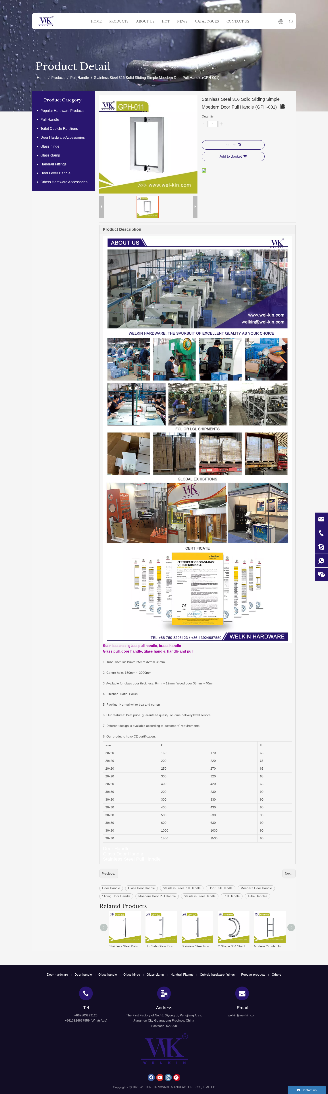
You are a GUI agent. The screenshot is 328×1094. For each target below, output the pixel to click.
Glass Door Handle (141, 888)
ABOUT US (145, 21)
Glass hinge (49, 146)
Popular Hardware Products (62, 111)
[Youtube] (159, 1077)
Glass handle (107, 974)
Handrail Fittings (53, 164)
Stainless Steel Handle (200, 896)
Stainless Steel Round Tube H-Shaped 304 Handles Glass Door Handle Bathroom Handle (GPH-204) (197, 946)
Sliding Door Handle (116, 896)
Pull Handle (49, 120)
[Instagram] (168, 1077)
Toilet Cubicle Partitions (59, 128)
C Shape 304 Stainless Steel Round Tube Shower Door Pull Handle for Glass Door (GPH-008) (233, 946)
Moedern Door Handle (256, 888)
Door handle (83, 974)
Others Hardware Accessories (63, 182)
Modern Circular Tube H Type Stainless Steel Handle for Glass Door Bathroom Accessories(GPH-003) (270, 946)
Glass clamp (50, 155)
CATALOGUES (207, 21)
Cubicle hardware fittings (217, 974)
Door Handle (111, 888)
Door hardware (57, 974)
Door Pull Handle (221, 888)
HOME (96, 21)
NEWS (182, 21)
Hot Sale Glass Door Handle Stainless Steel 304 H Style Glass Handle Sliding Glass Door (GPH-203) (161, 946)
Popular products (253, 974)
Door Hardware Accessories (62, 137)
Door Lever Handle (55, 173)
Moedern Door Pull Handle (157, 896)
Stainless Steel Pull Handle (182, 888)
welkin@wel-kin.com (242, 1015)
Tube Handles (257, 896)
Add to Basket (231, 156)
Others (276, 974)
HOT (166, 21)
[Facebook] (151, 1077)
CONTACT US (237, 21)
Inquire (230, 145)
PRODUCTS (119, 21)
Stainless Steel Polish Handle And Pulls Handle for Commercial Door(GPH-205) (125, 946)
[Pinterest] (176, 1077)
